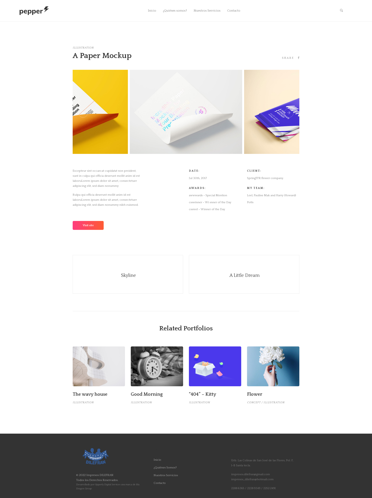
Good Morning (147, 394)
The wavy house (90, 394)
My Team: (256, 188)
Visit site (88, 225)
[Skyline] (128, 274)
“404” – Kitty (202, 394)
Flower (254, 394)
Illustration (83, 47)
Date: (194, 170)
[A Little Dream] (244, 274)
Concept (254, 402)
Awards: (197, 188)
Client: (254, 170)
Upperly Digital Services (108, 484)
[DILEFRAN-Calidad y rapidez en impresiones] (34, 10)
